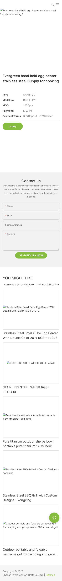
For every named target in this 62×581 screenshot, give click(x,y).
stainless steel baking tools (19, 284)
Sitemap (50, 574)
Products (54, 284)
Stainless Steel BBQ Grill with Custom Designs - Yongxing (30, 498)
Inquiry (13, 126)
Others (42, 284)
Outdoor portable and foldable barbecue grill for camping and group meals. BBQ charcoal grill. (30, 552)
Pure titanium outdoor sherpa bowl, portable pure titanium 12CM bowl (28, 444)
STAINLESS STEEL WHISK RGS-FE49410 (26, 389)
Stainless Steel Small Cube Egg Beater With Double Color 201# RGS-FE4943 (30, 335)
